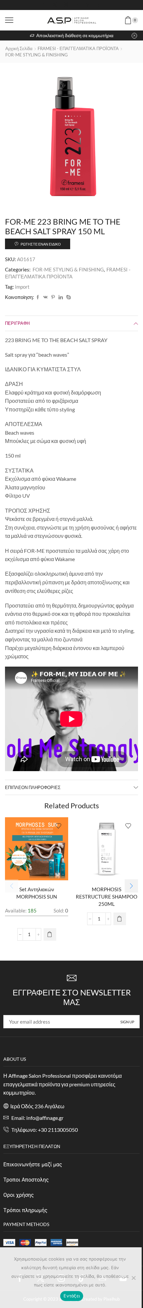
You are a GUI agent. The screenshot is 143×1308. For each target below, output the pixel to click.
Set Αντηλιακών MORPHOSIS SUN (36, 893)
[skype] (68, 297)
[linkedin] (61, 297)
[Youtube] (77, 5)
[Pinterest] (53, 297)
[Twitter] (54, 5)
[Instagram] (66, 5)
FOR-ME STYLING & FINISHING (36, 54)
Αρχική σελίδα (19, 48)
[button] (131, 886)
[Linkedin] (88, 5)
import (22, 287)
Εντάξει (72, 1295)
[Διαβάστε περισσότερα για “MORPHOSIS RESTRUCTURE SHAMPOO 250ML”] (119, 918)
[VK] (45, 297)
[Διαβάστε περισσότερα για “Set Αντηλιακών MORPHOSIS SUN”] (50, 934)
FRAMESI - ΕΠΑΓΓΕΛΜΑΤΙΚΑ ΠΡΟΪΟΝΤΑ (78, 48)
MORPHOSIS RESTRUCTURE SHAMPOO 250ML (106, 896)
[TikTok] (99, 5)
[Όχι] (133, 1277)
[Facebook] (43, 5)
